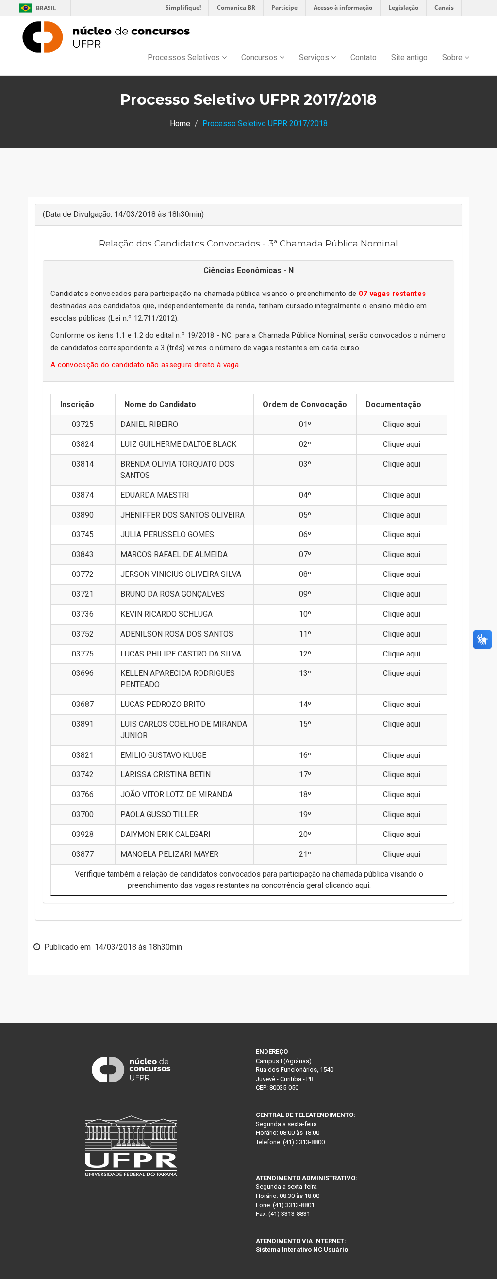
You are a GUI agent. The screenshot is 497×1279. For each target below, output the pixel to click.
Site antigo (409, 57)
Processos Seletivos (185, 57)
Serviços (315, 57)
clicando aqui (347, 885)
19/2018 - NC (209, 335)
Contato (363, 57)
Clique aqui (401, 424)
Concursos (260, 57)
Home (180, 123)
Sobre (453, 57)
